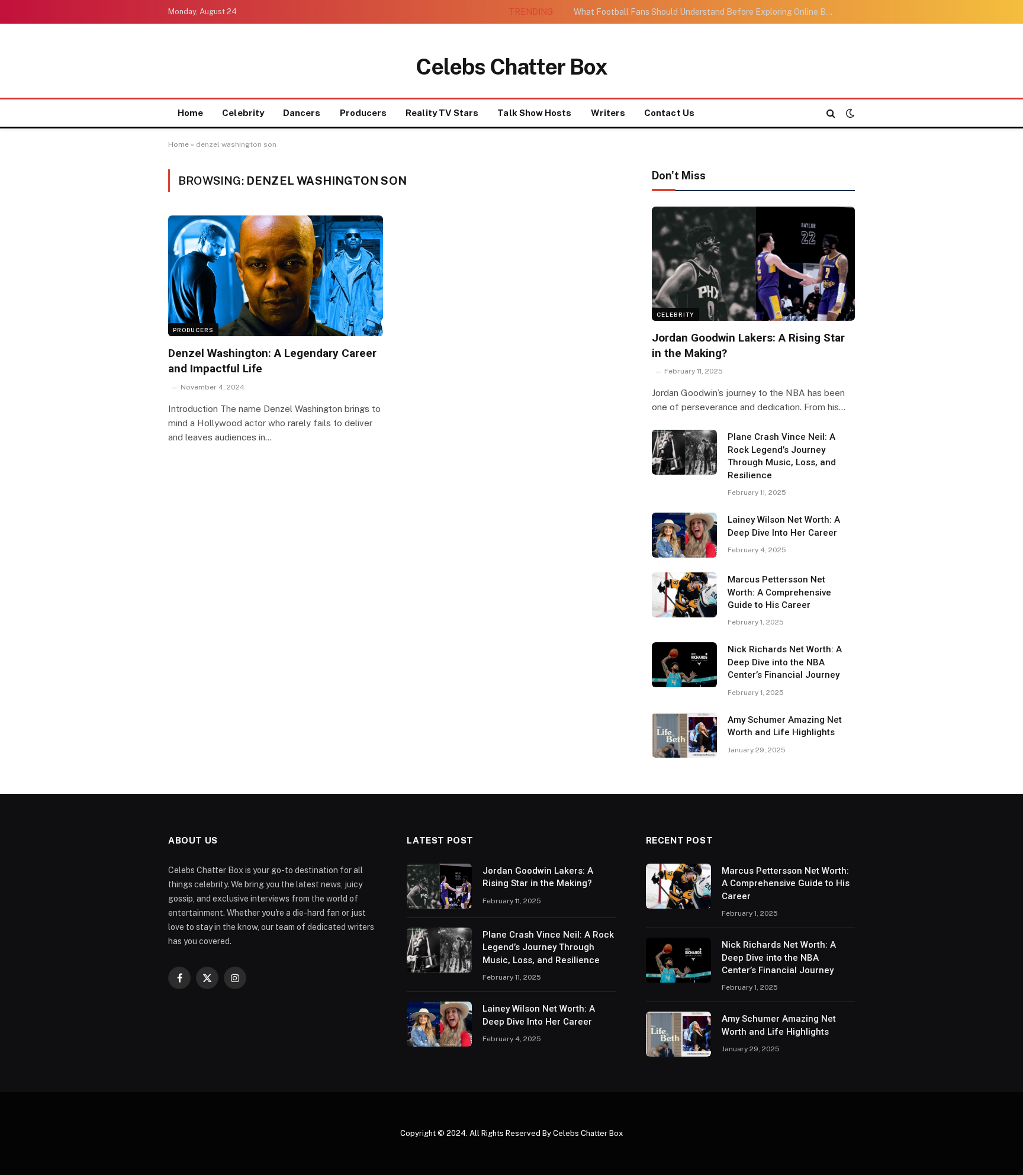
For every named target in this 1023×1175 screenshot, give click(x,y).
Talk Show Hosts (534, 113)
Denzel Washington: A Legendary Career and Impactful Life (272, 360)
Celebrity (243, 113)
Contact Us (669, 113)
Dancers (302, 113)
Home (190, 113)
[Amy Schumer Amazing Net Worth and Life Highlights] (684, 735)
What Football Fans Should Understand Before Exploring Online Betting (707, 12)
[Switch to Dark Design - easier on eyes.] (849, 113)
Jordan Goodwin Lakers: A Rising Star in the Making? (748, 345)
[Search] (831, 113)
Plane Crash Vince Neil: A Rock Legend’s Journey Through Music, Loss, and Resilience (782, 456)
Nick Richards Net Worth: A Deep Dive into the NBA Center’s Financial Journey (785, 662)
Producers (363, 113)
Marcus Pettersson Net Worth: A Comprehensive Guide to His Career (779, 592)
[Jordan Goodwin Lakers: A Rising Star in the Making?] (753, 264)
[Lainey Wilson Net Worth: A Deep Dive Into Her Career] (684, 535)
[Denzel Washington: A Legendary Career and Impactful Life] (275, 275)
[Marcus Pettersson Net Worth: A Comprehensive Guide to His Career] (684, 594)
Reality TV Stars (442, 113)
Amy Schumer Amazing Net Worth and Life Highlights (785, 726)
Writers (608, 113)
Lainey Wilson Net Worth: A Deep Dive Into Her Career (784, 525)
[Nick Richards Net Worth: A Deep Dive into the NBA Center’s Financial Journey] (684, 664)
